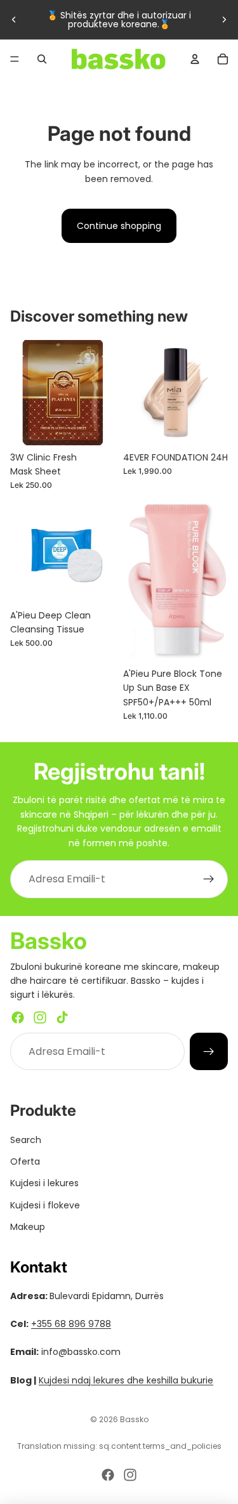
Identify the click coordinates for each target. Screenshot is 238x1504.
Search (25, 1140)
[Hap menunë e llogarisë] (195, 59)
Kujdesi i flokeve (45, 1205)
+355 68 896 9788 (71, 1324)
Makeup (27, 1226)
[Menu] (14, 59)
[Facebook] (17, 1017)
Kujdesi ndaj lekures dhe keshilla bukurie (126, 1380)
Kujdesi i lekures (44, 1183)
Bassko (134, 1419)
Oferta (25, 1161)
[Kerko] (42, 59)
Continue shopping (119, 225)
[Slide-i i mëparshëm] (14, 20)
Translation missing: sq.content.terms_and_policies (119, 1446)
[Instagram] (40, 1017)
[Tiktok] (62, 1017)
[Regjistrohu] (208, 879)
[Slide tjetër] (224, 20)
